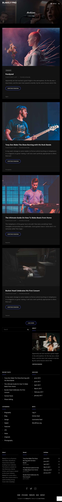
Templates (32, 495)
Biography (7, 242)
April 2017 (37, 385)
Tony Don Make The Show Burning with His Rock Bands (28, 145)
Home (29, 16)
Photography (8, 169)
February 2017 (38, 392)
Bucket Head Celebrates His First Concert (22, 290)
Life (5, 430)
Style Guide (25, 495)
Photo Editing (8, 399)
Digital (6, 96)
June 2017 (37, 381)
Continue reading (14, 88)
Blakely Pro (9, 2)
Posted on (11, 77)
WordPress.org (37, 423)
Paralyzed (9, 74)
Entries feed (36, 416)
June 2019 (37, 378)
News (6, 433)
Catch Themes (41, 498)
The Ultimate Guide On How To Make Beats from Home (28, 218)
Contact (42, 495)
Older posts (31, 326)
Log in (34, 412)
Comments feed (37, 419)
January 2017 (38, 395)
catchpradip (27, 77)
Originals (7, 437)
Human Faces (8, 396)
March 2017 (38, 388)
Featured (7, 315)
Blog (5, 416)
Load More (31, 323)
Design (6, 419)
